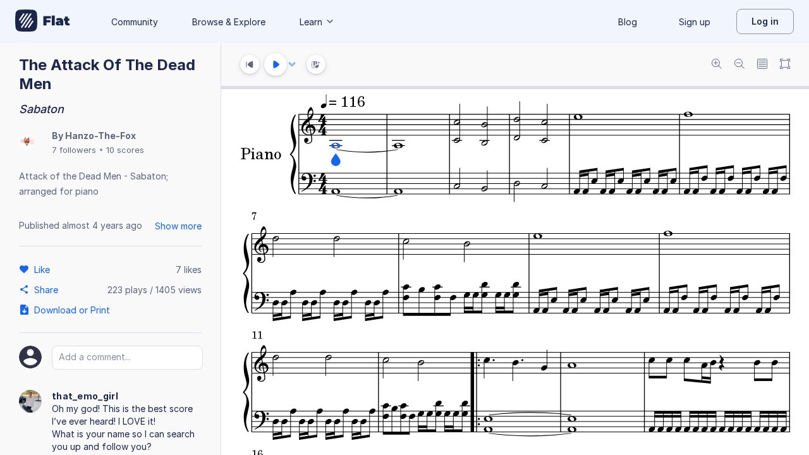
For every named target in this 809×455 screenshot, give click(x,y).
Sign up (694, 21)
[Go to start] (249, 64)
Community (134, 21)
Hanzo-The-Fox (100, 135)
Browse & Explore (228, 21)
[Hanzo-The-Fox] (26, 142)
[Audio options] (292, 64)
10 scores (125, 150)
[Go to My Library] (42, 21)
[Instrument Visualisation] (316, 64)
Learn (311, 21)
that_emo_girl (85, 396)
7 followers (74, 150)
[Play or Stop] (275, 64)
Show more (178, 226)
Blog (627, 21)
